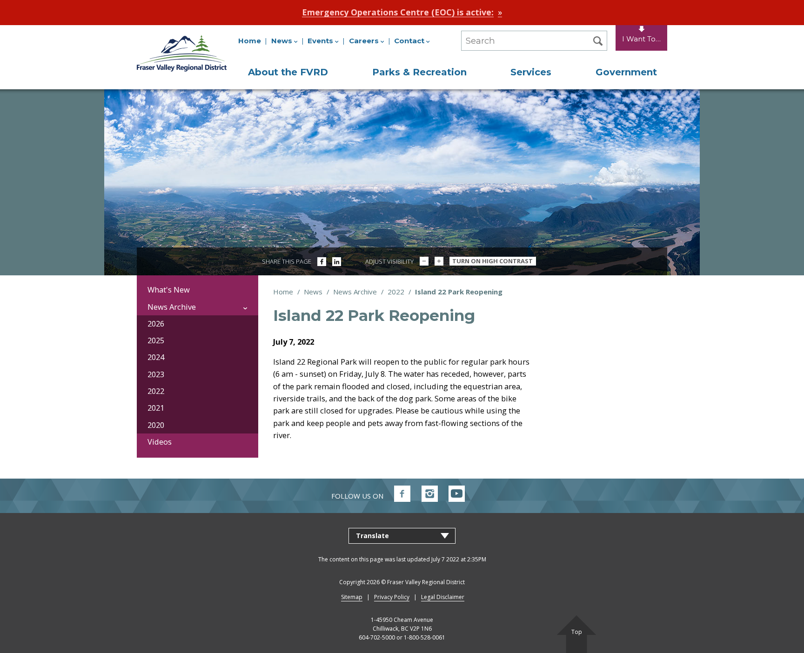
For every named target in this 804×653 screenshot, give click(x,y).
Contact (409, 40)
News (281, 40)
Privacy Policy (391, 597)
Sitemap (351, 597)
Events (320, 40)
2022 (396, 291)
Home (249, 40)
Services (530, 72)
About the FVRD (288, 72)
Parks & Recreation (419, 72)
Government (626, 72)
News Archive (355, 291)
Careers (364, 40)
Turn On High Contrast (492, 261)
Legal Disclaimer (442, 597)
